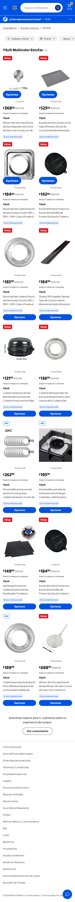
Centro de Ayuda (12, 746)
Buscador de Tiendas (14, 882)
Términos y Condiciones (16, 767)
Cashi (6, 835)
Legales (7, 780)
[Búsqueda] (58, 8)
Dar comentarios (37, 731)
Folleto (7, 814)
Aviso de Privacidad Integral (18, 753)
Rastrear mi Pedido (13, 794)
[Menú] (6, 8)
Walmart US (9, 869)
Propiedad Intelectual (15, 774)
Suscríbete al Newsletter (16, 807)
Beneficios (8, 841)
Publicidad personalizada (16, 760)
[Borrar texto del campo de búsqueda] (53, 7)
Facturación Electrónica (16, 787)
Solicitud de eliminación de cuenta (21, 875)
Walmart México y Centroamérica (21, 821)
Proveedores (10, 848)
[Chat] (67, 894)
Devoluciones (10, 801)
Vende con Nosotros (14, 862)
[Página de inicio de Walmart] (14, 8)
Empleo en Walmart (13, 855)
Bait (5, 828)
